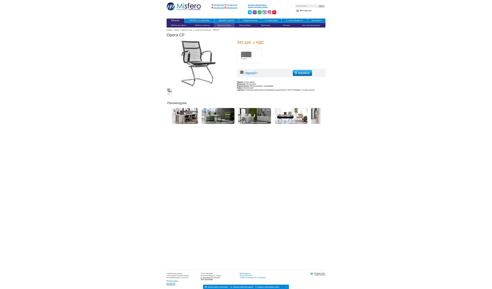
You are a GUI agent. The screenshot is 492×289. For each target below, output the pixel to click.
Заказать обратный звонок (243, 287)
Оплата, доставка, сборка (257, 7)
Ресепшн (286, 25)
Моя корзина (305, 10)
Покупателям (250, 20)
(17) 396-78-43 (219, 5)
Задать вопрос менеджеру (218, 287)
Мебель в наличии (199, 20)
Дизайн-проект (226, 20)
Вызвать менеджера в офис (268, 287)
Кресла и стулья (224, 25)
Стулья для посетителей (203, 30)
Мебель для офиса (178, 25)
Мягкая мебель (245, 25)
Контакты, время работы (257, 5)
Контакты (317, 20)
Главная (169, 30)
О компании (271, 20)
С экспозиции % (294, 20)
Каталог (175, 20)
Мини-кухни (265, 25)
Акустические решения (311, 25)
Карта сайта (173, 281)
